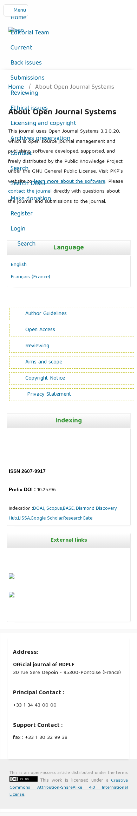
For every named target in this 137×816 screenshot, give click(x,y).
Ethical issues (29, 108)
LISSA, (24, 518)
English (19, 264)
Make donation (31, 199)
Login (18, 229)
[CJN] (9, 614)
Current (21, 48)
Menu (19, 10)
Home (18, 18)
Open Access (40, 330)
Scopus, (54, 508)
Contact (21, 153)
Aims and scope (43, 362)
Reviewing (24, 93)
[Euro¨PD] (11, 578)
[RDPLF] (11, 596)
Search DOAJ (28, 184)
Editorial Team (30, 33)
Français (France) (30, 277)
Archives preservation (41, 138)
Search (20, 168)
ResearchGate (77, 518)
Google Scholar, (47, 518)
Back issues (26, 63)
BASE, (69, 508)
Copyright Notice (45, 378)
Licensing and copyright (43, 123)
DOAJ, (39, 508)
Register (22, 214)
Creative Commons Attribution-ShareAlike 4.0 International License (68, 788)
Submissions (28, 78)
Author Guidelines (46, 314)
